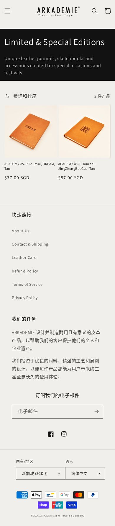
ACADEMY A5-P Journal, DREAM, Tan (29, 166)
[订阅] (96, 412)
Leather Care (24, 257)
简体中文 (79, 473)
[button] (7, 10)
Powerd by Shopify (72, 515)
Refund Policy (25, 271)
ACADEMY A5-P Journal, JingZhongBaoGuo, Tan (77, 166)
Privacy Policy (24, 297)
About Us (20, 230)
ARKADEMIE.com (50, 515)
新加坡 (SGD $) (34, 473)
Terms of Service (27, 284)
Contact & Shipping (30, 244)
